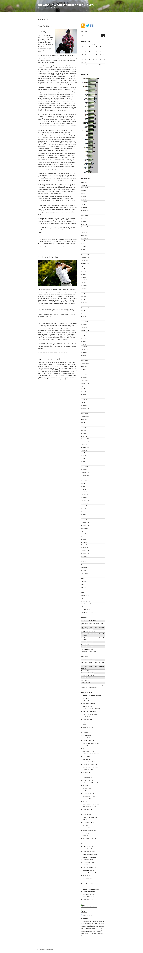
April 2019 (83, 249)
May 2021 (83, 221)
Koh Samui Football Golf (88, 793)
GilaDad (83, 576)
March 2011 (84, 464)
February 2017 (84, 299)
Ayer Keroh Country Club (89, 751)
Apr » (100, 64)
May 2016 (83, 316)
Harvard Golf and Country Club (90, 854)
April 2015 (83, 344)
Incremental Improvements (88, 646)
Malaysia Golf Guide (86, 601)
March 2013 (84, 400)
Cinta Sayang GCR (87, 735)
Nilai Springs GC (86, 820)
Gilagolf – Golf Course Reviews (66, 5)
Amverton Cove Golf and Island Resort (92, 761)
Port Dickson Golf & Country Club (91, 804)
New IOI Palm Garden (88, 727)
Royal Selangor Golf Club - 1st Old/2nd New (93, 708)
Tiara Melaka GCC (87, 730)
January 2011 (84, 469)
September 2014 (85, 363)
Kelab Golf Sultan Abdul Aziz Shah (91, 767)
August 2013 (84, 386)
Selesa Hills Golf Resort (88, 896)
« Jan (86, 64)
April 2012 (83, 430)
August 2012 (84, 419)
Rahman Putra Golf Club (88, 740)
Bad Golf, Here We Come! (87, 677)
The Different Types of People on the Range (92, 685)
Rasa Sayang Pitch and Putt (89, 838)
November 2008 (85, 525)
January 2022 (84, 207)
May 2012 (83, 427)
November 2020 (85, 229)
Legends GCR (86, 801)
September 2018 (85, 263)
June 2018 (83, 271)
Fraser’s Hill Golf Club (88, 899)
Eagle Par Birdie (85, 573)
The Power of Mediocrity (87, 649)
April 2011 (83, 461)
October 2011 (84, 444)
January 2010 (84, 497)
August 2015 (84, 333)
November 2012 (85, 411)
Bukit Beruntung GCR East (89, 891)
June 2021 (83, 218)
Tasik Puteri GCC (87, 772)
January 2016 (84, 324)
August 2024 (84, 185)
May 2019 (83, 246)
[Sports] (83, 910)
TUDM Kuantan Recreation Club (90, 902)
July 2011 (83, 452)
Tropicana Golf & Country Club (90, 714)
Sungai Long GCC (87, 798)
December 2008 (85, 522)
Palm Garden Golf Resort (89, 703)
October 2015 (84, 327)
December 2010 (85, 472)
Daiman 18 (85, 835)
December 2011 (85, 439)
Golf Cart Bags (84, 578)
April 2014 (83, 369)
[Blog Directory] (89, 907)
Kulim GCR (85, 825)
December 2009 (85, 500)
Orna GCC (85, 790)
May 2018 (83, 274)
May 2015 (83, 341)
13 (96, 54)
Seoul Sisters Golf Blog (86, 604)
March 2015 (84, 346)
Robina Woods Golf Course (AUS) (91, 783)
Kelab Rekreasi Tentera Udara (90, 867)
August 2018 (84, 266)
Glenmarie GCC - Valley (88, 862)
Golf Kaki (83, 584)
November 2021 (85, 213)
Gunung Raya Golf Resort (89, 851)
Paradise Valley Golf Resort (89, 870)
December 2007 (85, 550)
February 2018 (84, 282)
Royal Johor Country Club (89, 886)
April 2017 (83, 296)
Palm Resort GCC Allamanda (90, 830)
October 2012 (84, 413)
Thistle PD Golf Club (87, 812)
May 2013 (83, 394)
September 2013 (85, 383)
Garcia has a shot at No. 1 (49, 359)
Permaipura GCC (87, 788)
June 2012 (83, 425)
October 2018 (84, 260)
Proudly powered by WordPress (45, 949)
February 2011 (84, 466)
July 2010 (83, 483)
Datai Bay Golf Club (87, 706)
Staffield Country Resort (89, 796)
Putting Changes (85, 680)
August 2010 (84, 480)
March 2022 (84, 201)
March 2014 (84, 372)
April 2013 (83, 397)
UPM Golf (85, 843)
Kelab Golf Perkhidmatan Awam (90, 738)
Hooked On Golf (85, 595)
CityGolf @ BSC (86, 756)
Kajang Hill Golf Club (87, 809)
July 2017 (83, 294)
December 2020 (85, 227)
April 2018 (83, 277)
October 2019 (84, 238)
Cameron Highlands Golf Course (90, 849)
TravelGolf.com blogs (86, 609)
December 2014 (85, 355)
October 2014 (84, 360)
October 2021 (84, 215)
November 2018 (85, 257)
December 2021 (85, 210)
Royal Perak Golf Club (88, 846)
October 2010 (84, 478)
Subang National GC (87, 719)
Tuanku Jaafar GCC (87, 878)
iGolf (82, 598)
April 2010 (83, 489)
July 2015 (83, 335)
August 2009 (84, 506)
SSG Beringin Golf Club (88, 769)
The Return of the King (48, 257)
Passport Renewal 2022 (87, 642)
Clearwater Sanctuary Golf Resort (91, 753)
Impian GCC (85, 724)
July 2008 (83, 533)
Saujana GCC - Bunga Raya (89, 711)
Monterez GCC (86, 827)
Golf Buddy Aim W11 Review (88, 660)
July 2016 (83, 310)
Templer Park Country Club (89, 716)
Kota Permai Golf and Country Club (91, 743)
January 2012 (84, 436)
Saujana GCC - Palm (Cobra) (89, 701)
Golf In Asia (83, 581)
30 (82, 62)
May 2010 (83, 486)
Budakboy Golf (84, 570)
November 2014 (85, 358)
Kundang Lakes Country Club (90, 872)
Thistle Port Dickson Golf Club (90, 817)
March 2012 (84, 433)
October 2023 (84, 188)
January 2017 (84, 302)
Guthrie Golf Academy (88, 883)
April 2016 (83, 319)
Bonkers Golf (84, 567)
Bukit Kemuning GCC (88, 777)
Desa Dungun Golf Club (88, 894)
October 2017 (84, 291)
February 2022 (84, 204)
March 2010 (84, 492)
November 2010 (85, 475)
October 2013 (84, 380)
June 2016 (83, 313)
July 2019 (83, 240)
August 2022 (84, 190)
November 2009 (85, 503)
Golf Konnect (84, 587)
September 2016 (85, 307)
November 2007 (85, 553)
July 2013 (83, 388)
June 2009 (83, 511)
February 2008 (84, 545)
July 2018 (83, 268)
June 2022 (83, 196)
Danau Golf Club (86, 785)
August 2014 (84, 366)
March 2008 (84, 542)
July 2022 (83, 193)
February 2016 (84, 321)
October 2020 (84, 232)
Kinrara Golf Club (87, 814)
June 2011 (83, 455)
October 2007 (84, 556)
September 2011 (85, 447)
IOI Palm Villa (86, 833)
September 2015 (85, 330)
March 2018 (84, 280)
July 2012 (83, 422)
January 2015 (84, 352)
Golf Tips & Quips (85, 592)
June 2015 (83, 338)
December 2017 (85, 288)
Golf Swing (83, 590)
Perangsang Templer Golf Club (90, 806)
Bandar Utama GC (87, 880)
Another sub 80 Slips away (87, 675)
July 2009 (83, 508)
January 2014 (84, 377)
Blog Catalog (84, 564)
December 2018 (85, 254)
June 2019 (83, 243)
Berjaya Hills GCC (87, 875)
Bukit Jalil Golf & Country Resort (90, 865)
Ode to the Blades (85, 644)
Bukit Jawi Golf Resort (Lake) (90, 764)
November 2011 (85, 441)
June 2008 (83, 536)
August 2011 (84, 450)
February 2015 (84, 349)
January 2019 (84, 252)
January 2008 (84, 547)
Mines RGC (85, 745)
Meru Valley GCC (87, 732)
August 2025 (84, 182)
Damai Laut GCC (87, 748)
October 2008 (84, 528)
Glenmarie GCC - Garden (88, 822)
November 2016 (85, 305)
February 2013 (84, 402)
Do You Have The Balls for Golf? (89, 631)
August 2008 (84, 531)
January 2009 (84, 519)
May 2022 (83, 199)
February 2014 (84, 374)
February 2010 (84, 494)
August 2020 (84, 235)
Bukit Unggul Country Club (89, 859)
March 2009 (84, 517)
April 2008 (83, 539)
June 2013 (83, 391)
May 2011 (83, 458)
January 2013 (84, 405)
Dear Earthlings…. (45, 26)
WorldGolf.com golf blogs (87, 612)
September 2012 (85, 416)
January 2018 (84, 285)
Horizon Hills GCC (87, 841)
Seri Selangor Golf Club (88, 780)
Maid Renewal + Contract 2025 (89, 620)
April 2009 (83, 514)
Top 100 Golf (84, 606)
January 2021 (84, 224)
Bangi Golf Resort (87, 722)
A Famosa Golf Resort (88, 775)
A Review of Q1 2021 (86, 682)
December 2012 (85, 408)
